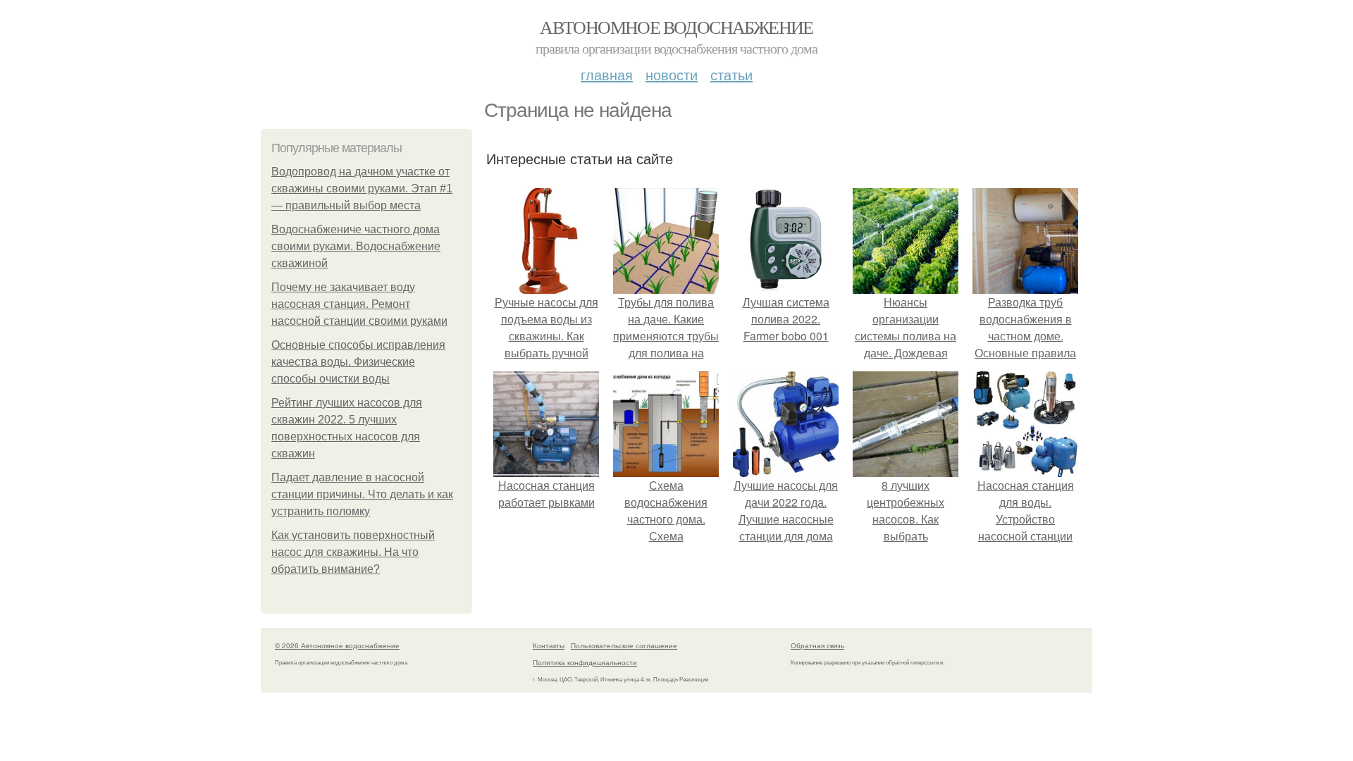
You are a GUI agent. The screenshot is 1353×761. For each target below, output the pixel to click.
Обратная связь (817, 645)
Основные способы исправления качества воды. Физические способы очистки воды (358, 362)
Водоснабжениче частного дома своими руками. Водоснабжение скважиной (355, 246)
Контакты (548, 645)
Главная (607, 74)
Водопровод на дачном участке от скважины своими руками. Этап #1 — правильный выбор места (361, 188)
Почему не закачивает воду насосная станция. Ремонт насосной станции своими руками (359, 304)
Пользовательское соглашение (624, 645)
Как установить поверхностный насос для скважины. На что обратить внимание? (353, 552)
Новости (671, 74)
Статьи (731, 74)
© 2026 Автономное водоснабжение (337, 645)
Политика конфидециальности (585, 662)
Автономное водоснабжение (676, 27)
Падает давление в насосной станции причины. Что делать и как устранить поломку (362, 494)
